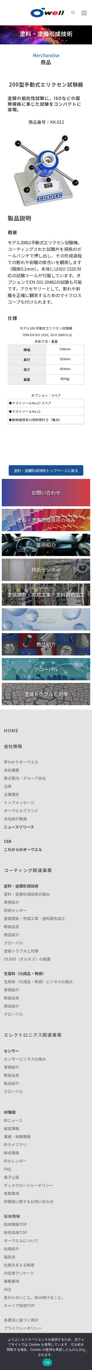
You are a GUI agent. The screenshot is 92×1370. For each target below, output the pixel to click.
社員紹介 (11, 1248)
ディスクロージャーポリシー (28, 1185)
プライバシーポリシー (23, 1328)
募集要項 (11, 1281)
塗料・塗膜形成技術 (21, 886)
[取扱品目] (46, 611)
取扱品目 (11, 926)
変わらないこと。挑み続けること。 (34, 1297)
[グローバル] (46, 661)
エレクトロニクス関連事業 (33, 1035)
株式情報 (11, 1152)
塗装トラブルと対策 (21, 950)
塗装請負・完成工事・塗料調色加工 (34, 918)
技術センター (15, 910)
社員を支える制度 (19, 1265)
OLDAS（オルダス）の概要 (27, 959)
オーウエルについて (21, 1240)
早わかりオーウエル (21, 762)
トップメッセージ (19, 802)
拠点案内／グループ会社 (25, 778)
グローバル (13, 942)
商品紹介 (11, 934)
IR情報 (10, 1112)
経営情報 (11, 1128)
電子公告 (11, 1177)
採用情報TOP (15, 1224)
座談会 (9, 1256)
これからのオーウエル (23, 849)
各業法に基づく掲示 (21, 1320)
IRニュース (13, 1120)
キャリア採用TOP (19, 1305)
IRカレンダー (15, 1161)
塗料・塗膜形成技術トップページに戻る (46, 470)
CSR (8, 841)
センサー (11, 1050)
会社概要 (11, 770)
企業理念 (11, 794)
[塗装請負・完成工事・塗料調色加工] (46, 586)
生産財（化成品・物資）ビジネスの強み (38, 981)
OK (47, 1362)
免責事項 (11, 1193)
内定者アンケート (19, 1273)
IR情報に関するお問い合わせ (28, 1201)
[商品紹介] (46, 636)
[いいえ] (85, 1351)
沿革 (8, 786)
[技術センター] (46, 562)
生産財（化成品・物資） (25, 973)
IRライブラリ (15, 1144)
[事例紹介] (46, 537)
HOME (11, 730)
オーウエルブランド (21, 810)
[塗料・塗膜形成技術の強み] (46, 512)
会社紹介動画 (15, 818)
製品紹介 (11, 1083)
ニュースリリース (19, 826)
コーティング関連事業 (28, 870)
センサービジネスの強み (25, 1059)
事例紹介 (11, 902)
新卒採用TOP (15, 1232)
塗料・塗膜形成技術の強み (27, 894)
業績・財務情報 (17, 1136)
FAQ (7, 1169)
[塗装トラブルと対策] (46, 686)
